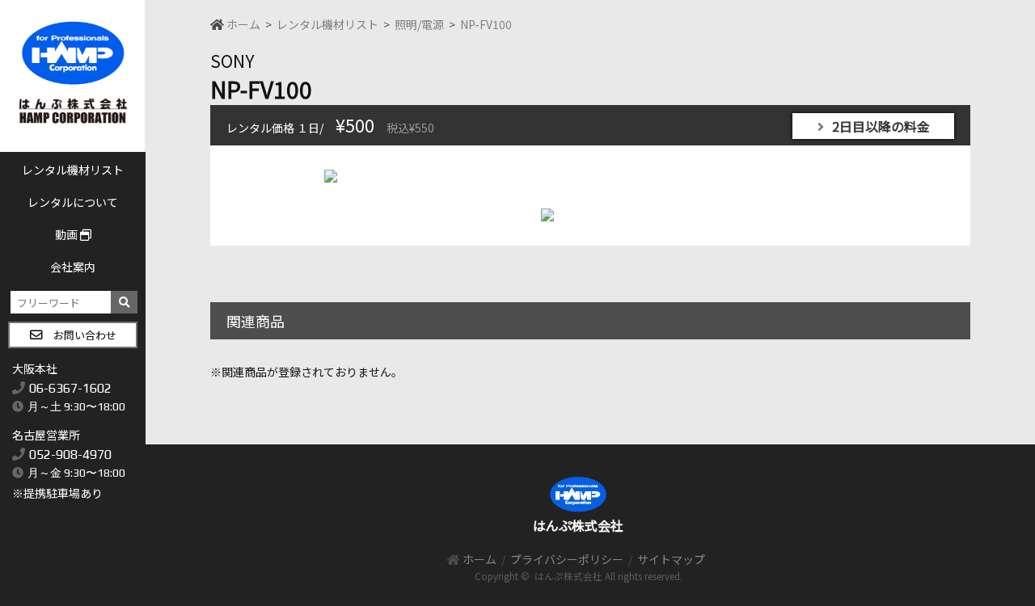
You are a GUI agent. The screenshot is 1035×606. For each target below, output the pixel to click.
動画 (67, 234)
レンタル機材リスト (73, 170)
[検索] (124, 302)
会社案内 (72, 267)
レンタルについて (72, 202)
